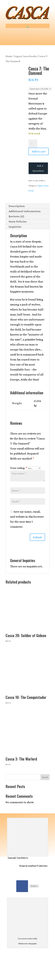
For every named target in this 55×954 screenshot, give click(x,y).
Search (45, 777)
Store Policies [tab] (18, 221)
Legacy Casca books (25, 56)
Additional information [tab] (25, 211)
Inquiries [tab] (15, 226)
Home (9, 56)
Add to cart (38, 151)
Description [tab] (17, 206)
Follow (34, 886)
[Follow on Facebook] (22, 886)
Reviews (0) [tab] (16, 216)
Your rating (18, 467)
